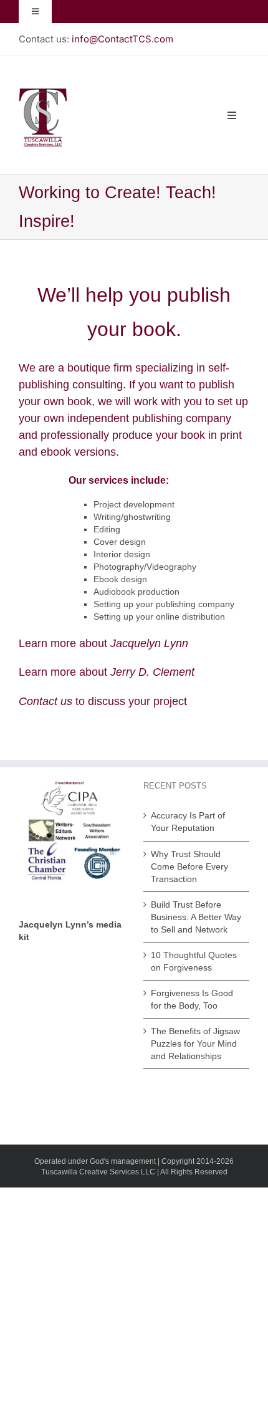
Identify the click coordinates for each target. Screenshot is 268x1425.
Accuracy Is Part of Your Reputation (188, 821)
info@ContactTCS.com (122, 39)
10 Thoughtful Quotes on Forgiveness (194, 961)
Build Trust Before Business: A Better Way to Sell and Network (196, 917)
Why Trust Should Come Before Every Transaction (189, 866)
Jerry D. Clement (152, 672)
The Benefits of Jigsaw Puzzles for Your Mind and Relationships (195, 1043)
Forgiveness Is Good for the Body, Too (192, 999)
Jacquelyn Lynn (149, 643)
